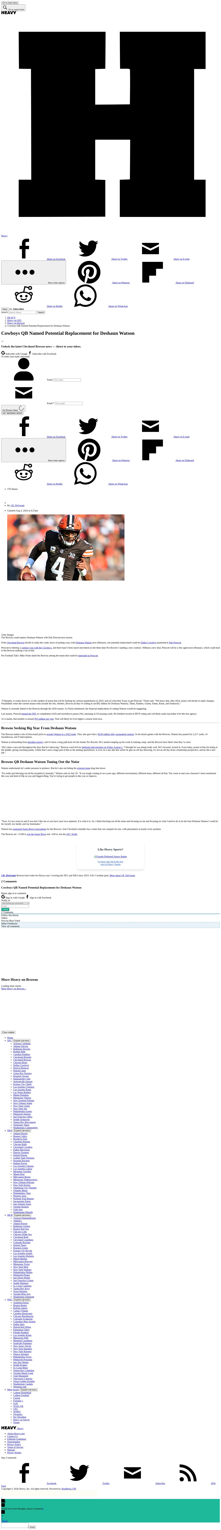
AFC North (71, 834)
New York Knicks (21, 1185)
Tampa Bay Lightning (23, 1370)
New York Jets (20, 1108)
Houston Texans (21, 1076)
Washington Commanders (25, 1127)
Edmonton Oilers (21, 1329)
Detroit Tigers (19, 1245)
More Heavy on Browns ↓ (13, 988)
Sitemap (11, 1450)
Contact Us (12, 1436)
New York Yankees (22, 1269)
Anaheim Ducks (21, 1302)
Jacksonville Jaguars (22, 1081)
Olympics (17, 1414)
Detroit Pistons (20, 1155)
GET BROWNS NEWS (12, 413)
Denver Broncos (21, 1068)
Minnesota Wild (20, 1338)
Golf (15, 1403)
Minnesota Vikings (22, 1098)
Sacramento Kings (22, 1201)
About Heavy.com (16, 1433)
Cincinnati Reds (20, 1237)
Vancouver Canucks (22, 1378)
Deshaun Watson (84, 642)
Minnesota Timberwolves (25, 1179)
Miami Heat (19, 1174)
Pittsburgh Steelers (22, 1114)
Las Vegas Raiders (22, 1092)
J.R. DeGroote (18, 505)
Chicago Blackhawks (23, 1316)
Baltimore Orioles (21, 1226)
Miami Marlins (20, 1258)
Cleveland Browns (16, 642)
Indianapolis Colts (21, 1079)
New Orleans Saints (22, 1103)
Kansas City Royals (22, 1250)
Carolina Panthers (21, 1054)
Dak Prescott (175, 642)
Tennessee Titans (21, 1125)
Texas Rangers (20, 1291)
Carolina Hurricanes (22, 1313)
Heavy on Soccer (21, 1419)
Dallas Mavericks (21, 1150)
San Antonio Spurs (22, 1204)
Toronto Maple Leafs (23, 1373)
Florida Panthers (21, 1332)
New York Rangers (22, 1351)
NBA (9, 1130)
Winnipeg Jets (19, 1386)
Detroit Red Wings (22, 1327)
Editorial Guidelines (16, 1439)
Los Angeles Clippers (23, 1166)
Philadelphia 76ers (22, 1193)
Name (50, 379)
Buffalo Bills (19, 1051)
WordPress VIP (68, 1488)
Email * (50, 403)
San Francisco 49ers (22, 1117)
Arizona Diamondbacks (24, 1218)
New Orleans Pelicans (23, 1182)
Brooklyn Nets (20, 1139)
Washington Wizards (23, 1212)
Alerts (5, 309)
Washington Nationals (23, 1296)
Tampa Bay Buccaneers (24, 1122)
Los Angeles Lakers (22, 1169)
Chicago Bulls (20, 1144)
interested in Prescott (88, 655)
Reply (5, 1521)
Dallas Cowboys (149, 642)
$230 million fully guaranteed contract (116, 734)
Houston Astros (20, 1248)
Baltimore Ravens (21, 1049)
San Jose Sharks (21, 1362)
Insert (32, 1527)
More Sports (13, 1389)
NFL (9, 1040)
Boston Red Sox (21, 1229)
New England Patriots (23, 1100)
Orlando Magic (20, 1190)
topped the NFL (29, 713)
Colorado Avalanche (23, 1319)
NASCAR (18, 1406)
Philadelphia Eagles (22, 1111)
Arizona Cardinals (22, 1043)
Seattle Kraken (20, 1365)
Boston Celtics (20, 1136)
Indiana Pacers (20, 1163)
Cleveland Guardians (23, 1239)
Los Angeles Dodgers (23, 1256)
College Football (21, 1395)
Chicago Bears (20, 1062)
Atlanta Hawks (20, 1133)
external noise (83, 768)
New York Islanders (22, 1348)
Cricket (16, 1398)
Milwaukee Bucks (22, 1177)
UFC (15, 1409)
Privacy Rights (14, 1452)
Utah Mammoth (20, 1376)
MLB (9, 1215)
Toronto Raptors (21, 1206)
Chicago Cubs (20, 1231)
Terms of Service (15, 1447)
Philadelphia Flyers (22, 1357)
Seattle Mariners (21, 1283)
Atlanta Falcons (20, 1046)
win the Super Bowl (36, 834)
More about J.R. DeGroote (122, 875)
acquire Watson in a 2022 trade (61, 734)
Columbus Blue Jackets (24, 1321)
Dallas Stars (19, 1324)
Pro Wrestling (19, 1417)
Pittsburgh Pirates (21, 1275)
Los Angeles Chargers (23, 1087)
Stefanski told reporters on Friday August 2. (102, 747)
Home (10, 1037)
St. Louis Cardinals (22, 1286)
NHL (9, 1299)
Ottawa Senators (21, 1354)
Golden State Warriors (23, 1158)
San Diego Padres (21, 1277)
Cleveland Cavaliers (22, 1147)
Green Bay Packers (22, 1073)
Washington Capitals (23, 1384)
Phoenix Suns (19, 1196)
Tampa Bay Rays (21, 1288)
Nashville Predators (22, 1343)
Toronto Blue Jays (22, 1294)
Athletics (17, 1221)
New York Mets (20, 1267)
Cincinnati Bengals (22, 1057)
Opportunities (13, 1441)
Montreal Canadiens (22, 1340)
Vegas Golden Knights (24, 1381)
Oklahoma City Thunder (25, 1187)
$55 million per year (44, 719)
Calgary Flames (20, 1310)
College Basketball (22, 1392)
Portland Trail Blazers (23, 1198)
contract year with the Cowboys (36, 647)
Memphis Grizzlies (22, 1171)
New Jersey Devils (22, 1346)
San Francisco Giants (23, 1280)
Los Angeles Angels (22, 1253)
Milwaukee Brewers (22, 1261)
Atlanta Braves (20, 1223)
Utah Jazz (18, 1209)
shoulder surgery (35, 742)
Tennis (16, 1422)
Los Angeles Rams (22, 1089)
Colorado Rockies (21, 1242)
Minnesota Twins (21, 1264)
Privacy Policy (14, 1444)
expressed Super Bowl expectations (29, 829)
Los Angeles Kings (22, 1335)
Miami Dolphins (21, 1095)
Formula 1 (18, 1400)
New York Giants (21, 1106)
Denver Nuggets (21, 1152)
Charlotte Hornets (21, 1141)
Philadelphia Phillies (22, 1272)
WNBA (17, 1411)
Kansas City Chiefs (22, 1084)
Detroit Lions (19, 1070)
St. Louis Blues (20, 1367)
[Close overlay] (2, 341)
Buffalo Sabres (20, 1308)
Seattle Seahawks (21, 1119)
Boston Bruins (20, 1305)
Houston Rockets (21, 1160)
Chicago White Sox (22, 1234)
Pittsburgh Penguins (22, 1359)
